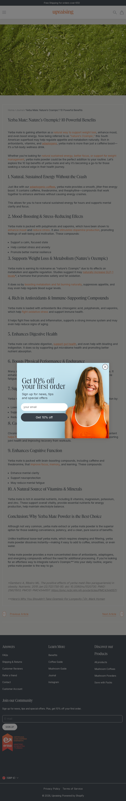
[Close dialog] (105, 367)
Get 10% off (44, 417)
